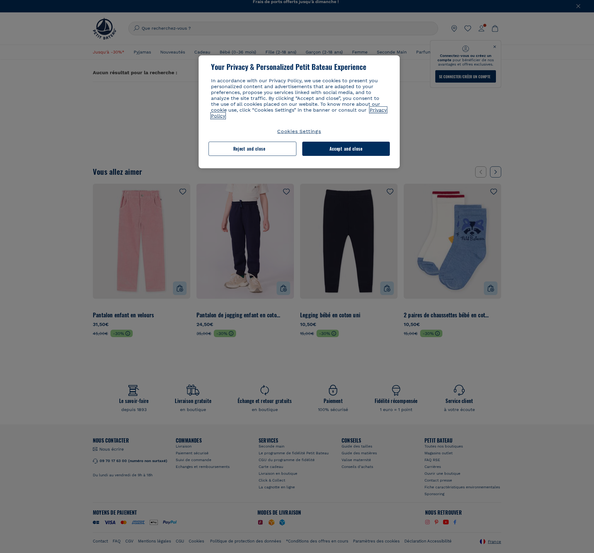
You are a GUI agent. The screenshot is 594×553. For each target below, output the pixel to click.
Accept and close (346, 148)
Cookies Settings (299, 131)
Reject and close (249, 148)
